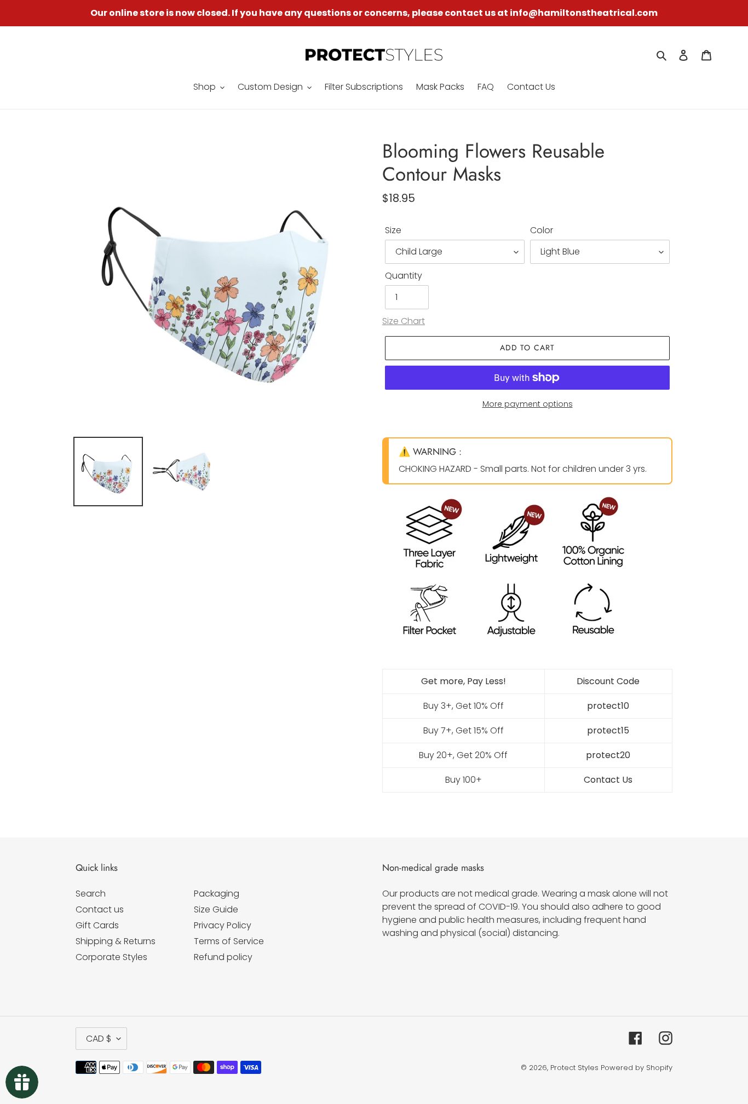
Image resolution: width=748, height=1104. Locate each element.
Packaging (216, 893)
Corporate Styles (111, 957)
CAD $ (98, 1038)
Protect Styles (574, 1067)
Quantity (403, 275)
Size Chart (403, 321)
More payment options (527, 403)
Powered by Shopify (636, 1067)
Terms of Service (229, 941)
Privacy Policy (222, 925)
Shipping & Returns (116, 941)
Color (541, 230)
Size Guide (216, 909)
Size (393, 230)
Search (91, 893)
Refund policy (223, 957)
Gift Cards (97, 925)
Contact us (100, 909)
